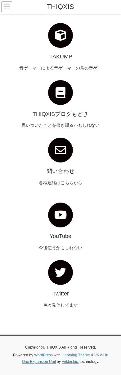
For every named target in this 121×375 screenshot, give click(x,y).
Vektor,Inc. (70, 361)
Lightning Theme (75, 355)
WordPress (43, 355)
